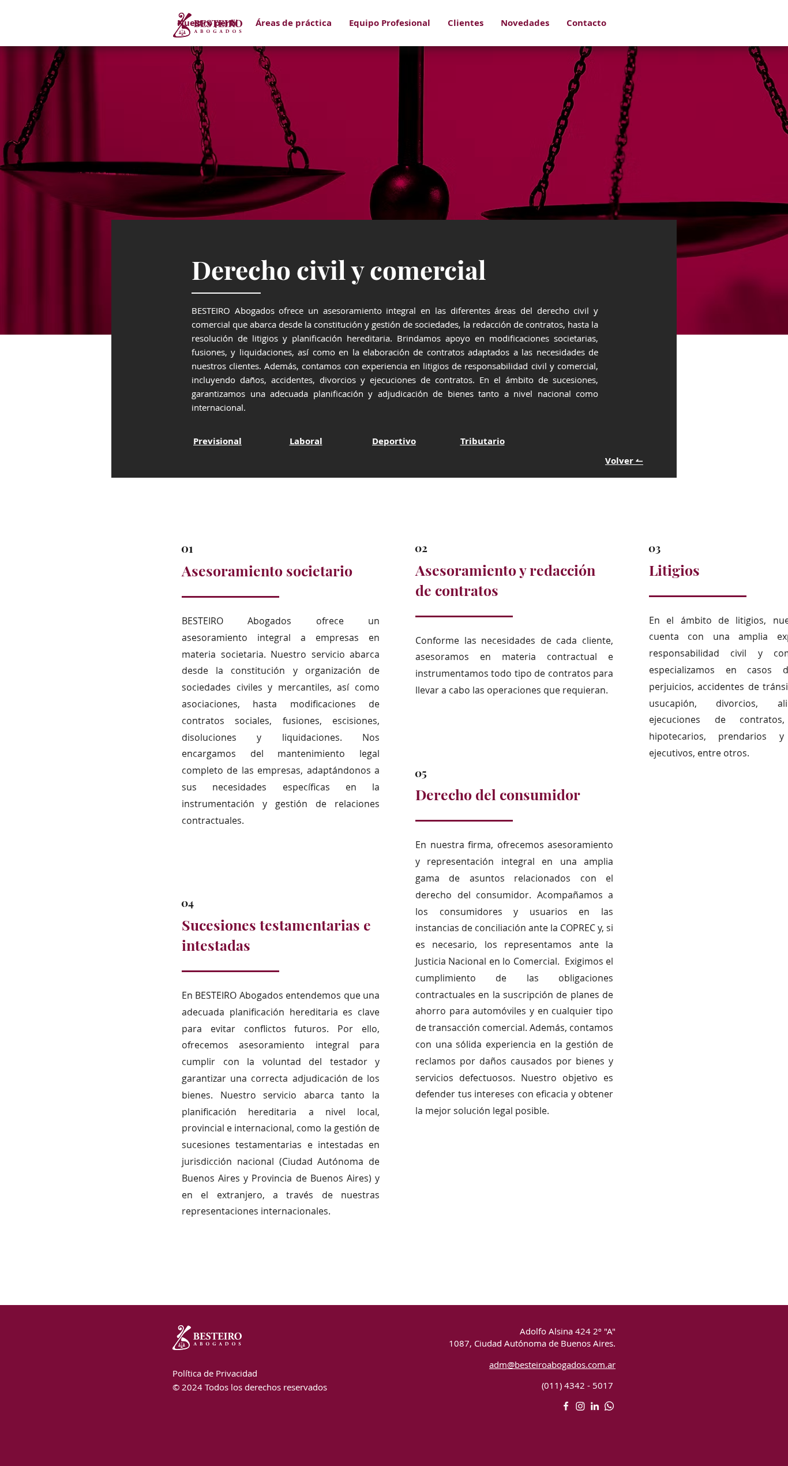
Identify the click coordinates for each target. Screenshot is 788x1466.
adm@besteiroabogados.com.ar (552, 1364)
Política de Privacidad (214, 1373)
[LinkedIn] (595, 1406)
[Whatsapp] (609, 1406)
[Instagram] (580, 1406)
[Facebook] (566, 1406)
